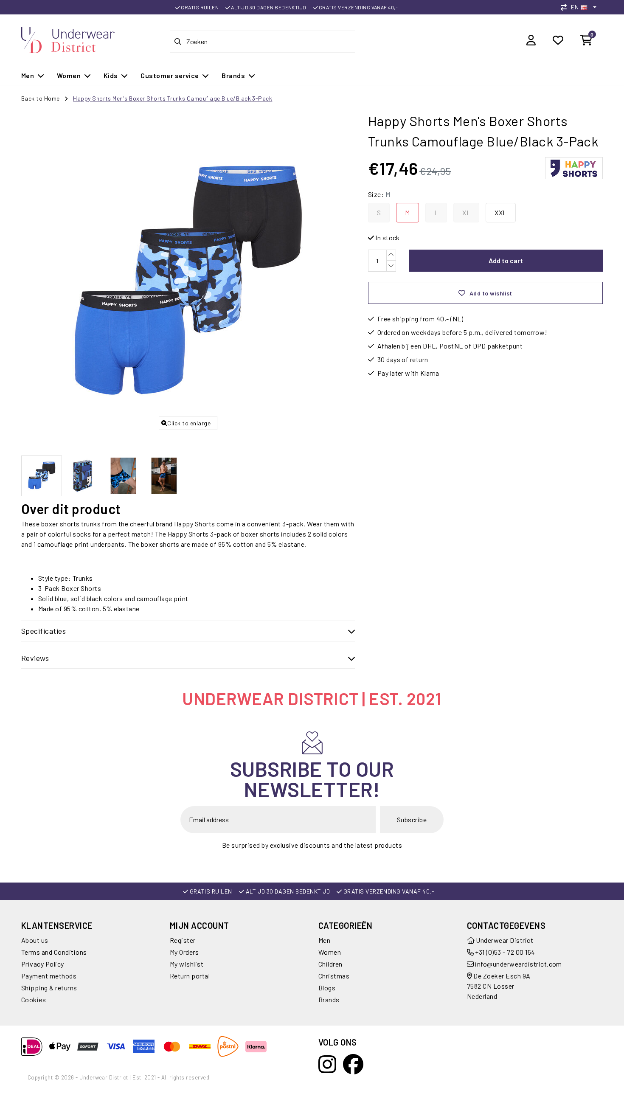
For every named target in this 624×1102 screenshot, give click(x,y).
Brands (329, 999)
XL (466, 212)
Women (329, 952)
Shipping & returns (49, 988)
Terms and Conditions (54, 952)
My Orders (184, 952)
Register (183, 940)
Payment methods (48, 976)
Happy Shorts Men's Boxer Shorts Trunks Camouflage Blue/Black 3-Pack (172, 98)
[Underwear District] (68, 39)
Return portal (190, 976)
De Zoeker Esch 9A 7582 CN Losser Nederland (499, 986)
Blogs (326, 988)
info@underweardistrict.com (518, 964)
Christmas (333, 976)
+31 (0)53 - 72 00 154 (504, 952)
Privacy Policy (42, 964)
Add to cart (506, 260)
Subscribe (412, 819)
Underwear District (504, 940)
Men (324, 940)
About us (34, 940)
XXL (500, 212)
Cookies (33, 999)
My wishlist (186, 964)
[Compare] (566, 7)
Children (330, 964)
